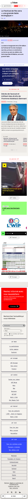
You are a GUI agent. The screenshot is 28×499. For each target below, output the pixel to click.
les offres (7, 83)
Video (7, 335)
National (14, 455)
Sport (14, 478)
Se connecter (7, 79)
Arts (2, 42)
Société (4, 101)
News (16, 333)
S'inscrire (13, 306)
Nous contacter (14, 488)
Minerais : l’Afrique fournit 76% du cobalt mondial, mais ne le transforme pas (11, 140)
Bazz (14, 385)
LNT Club (14, 439)
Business (14, 391)
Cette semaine (14, 349)
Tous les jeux (14, 427)
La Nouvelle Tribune (14, 2)
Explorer (14, 352)
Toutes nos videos (14, 379)
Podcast (6, 206)
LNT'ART (14, 394)
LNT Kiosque (13, 277)
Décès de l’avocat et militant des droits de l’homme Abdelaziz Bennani (14, 96)
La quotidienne (6, 6)
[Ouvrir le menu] (24, 496)
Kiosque (4, 269)
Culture (10, 40)
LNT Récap (14, 382)
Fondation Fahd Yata (13, 486)
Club (12, 335)
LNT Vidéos (13, 198)
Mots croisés (14, 430)
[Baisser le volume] (25, 233)
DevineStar (14, 433)
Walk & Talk (14, 397)
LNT (4, 18)
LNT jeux (14, 423)
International (14, 462)
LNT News (14, 341)
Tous (12, 333)
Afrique (6, 144)
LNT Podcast (13, 237)
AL (16, 101)
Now (14, 388)
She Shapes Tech (14, 400)
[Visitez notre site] (3, 496)
